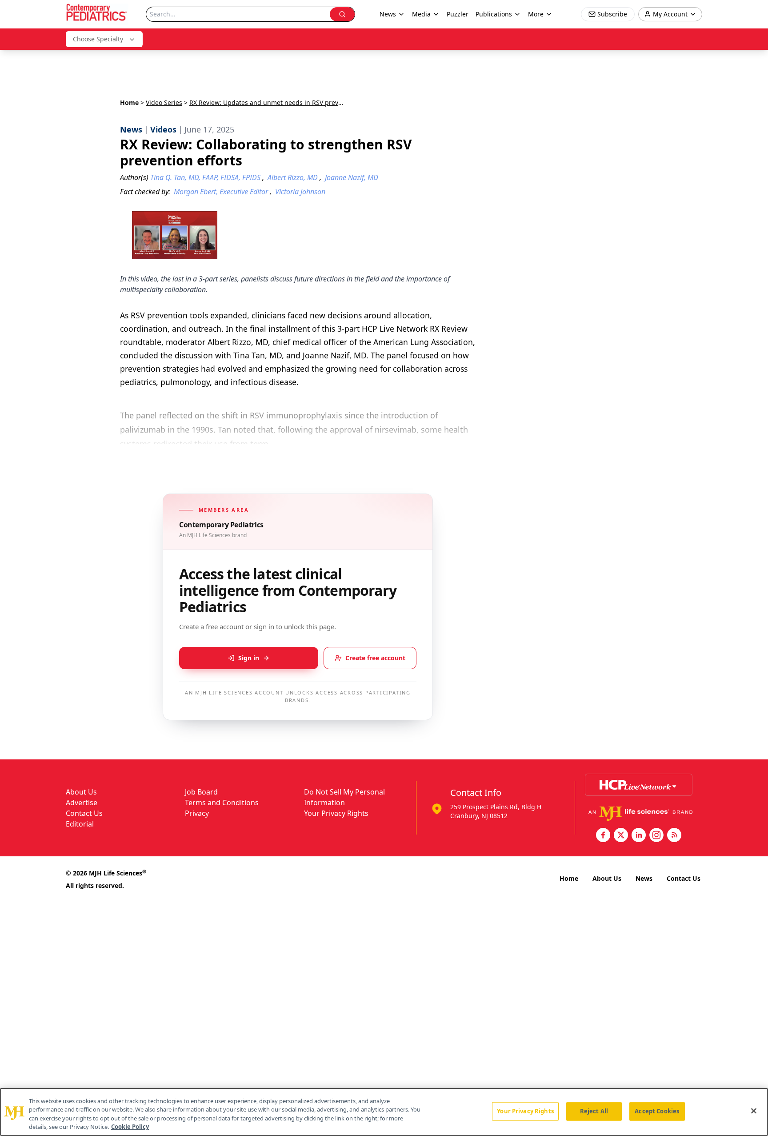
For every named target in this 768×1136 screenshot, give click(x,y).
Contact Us (84, 813)
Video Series (164, 102)
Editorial (80, 824)
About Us (81, 792)
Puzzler (457, 14)
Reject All (594, 1111)
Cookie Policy (130, 1127)
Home (129, 102)
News (644, 878)
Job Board (201, 792)
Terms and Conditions (222, 802)
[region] (384, 1112)
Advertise (81, 802)
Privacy (197, 813)
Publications (494, 14)
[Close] (754, 1110)
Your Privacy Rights (336, 813)
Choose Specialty (98, 39)
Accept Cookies (657, 1111)
